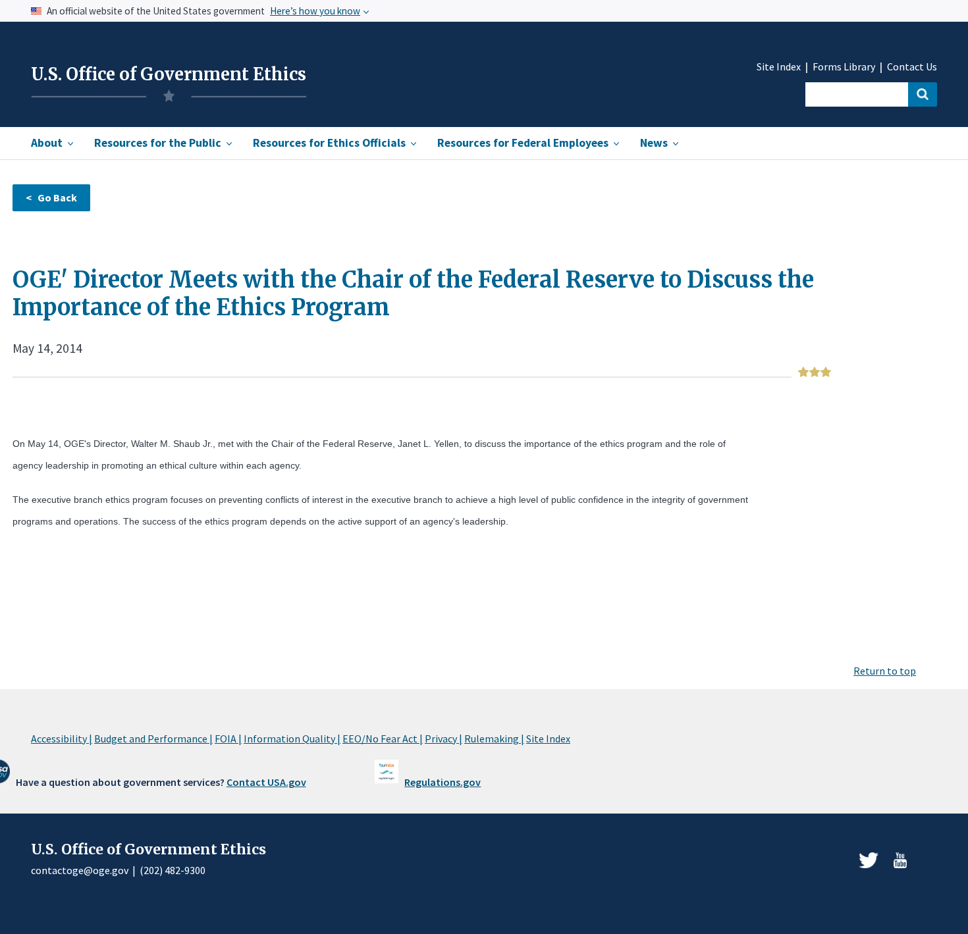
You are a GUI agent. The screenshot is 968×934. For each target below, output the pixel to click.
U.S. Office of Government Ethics (168, 74)
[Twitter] (868, 860)
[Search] (922, 94)
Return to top (884, 670)
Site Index (779, 67)
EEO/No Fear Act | (382, 738)
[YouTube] (900, 860)
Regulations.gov (442, 782)
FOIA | (228, 738)
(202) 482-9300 (172, 870)
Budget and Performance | (153, 738)
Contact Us (912, 67)
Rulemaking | (494, 738)
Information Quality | (292, 738)
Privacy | (443, 738)
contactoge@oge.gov (79, 870)
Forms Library (844, 67)
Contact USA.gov (266, 782)
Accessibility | (61, 738)
